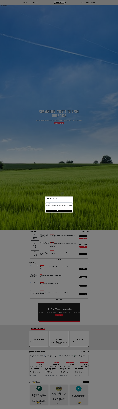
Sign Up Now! (59, 210)
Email (46, 201)
